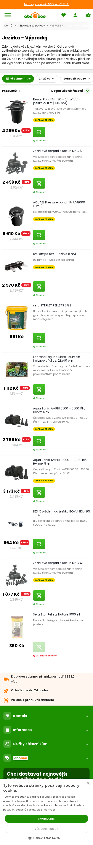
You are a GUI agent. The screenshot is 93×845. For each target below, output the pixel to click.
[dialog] (46, 812)
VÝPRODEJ (56, 25)
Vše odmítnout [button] (46, 829)
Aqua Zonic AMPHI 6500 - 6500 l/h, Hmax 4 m (59, 410)
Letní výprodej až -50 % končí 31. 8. (46, 4)
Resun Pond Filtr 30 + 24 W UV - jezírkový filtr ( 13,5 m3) (56, 101)
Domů (8, 25)
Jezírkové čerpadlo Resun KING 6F (58, 151)
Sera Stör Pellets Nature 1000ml (56, 614)
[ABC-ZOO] (35, 15)
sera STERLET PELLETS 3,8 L (52, 305)
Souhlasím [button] (46, 818)
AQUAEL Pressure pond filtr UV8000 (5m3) (59, 204)
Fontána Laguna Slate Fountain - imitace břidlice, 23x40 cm (58, 359)
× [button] (88, 783)
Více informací (46, 809)
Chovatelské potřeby (31, 25)
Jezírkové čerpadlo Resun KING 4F (58, 563)
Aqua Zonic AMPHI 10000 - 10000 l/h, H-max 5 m (60, 462)
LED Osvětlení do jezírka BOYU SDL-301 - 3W (61, 513)
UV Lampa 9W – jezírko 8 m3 (54, 254)
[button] (46, 838)
